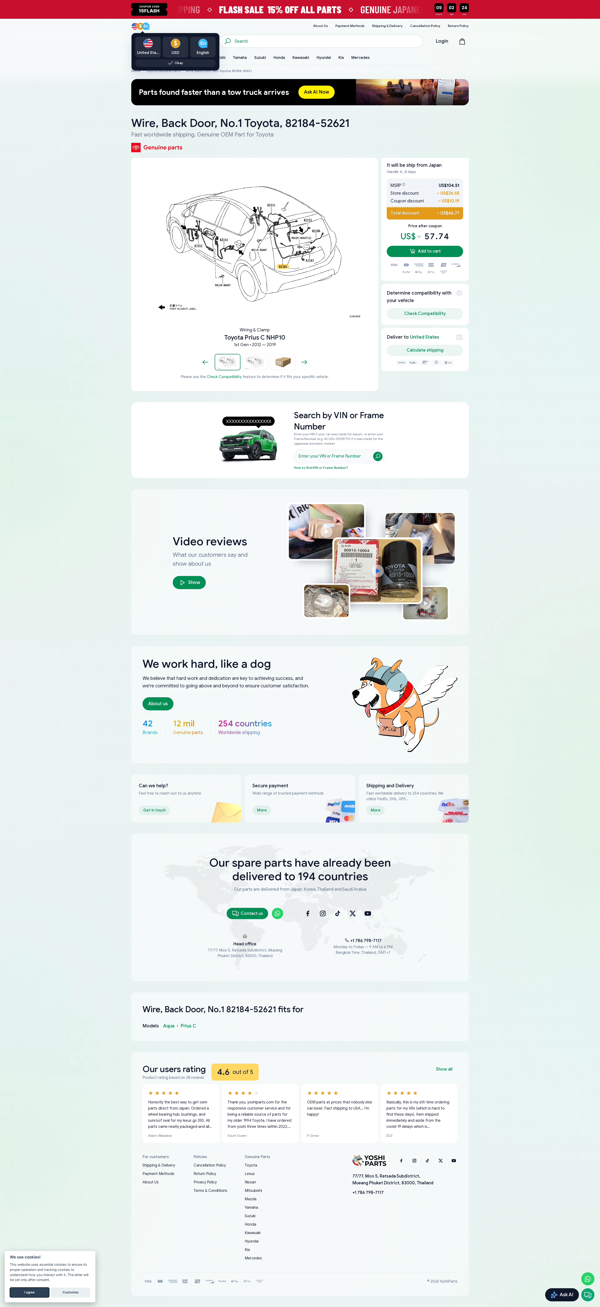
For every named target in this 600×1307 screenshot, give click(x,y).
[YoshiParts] (369, 1160)
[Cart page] (462, 41)
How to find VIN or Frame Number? (321, 468)
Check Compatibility (224, 377)
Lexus (250, 1173)
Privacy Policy (205, 1182)
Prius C (188, 1026)
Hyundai (252, 1241)
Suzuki (250, 1216)
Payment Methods (158, 1173)
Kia (247, 1249)
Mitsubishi (253, 1190)
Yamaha (251, 1207)
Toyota (251, 1165)
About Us (150, 1182)
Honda (250, 1224)
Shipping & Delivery (158, 1165)
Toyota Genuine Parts (163, 71)
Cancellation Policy (210, 1165)
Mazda (250, 1199)
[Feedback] (587, 1294)
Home (136, 71)
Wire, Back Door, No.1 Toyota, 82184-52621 (219, 71)
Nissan (250, 1182)
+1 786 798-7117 (366, 940)
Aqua (168, 1026)
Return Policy (205, 1173)
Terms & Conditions (210, 1190)
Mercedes (253, 1258)
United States (424, 337)
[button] (227, 362)
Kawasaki (253, 1233)
